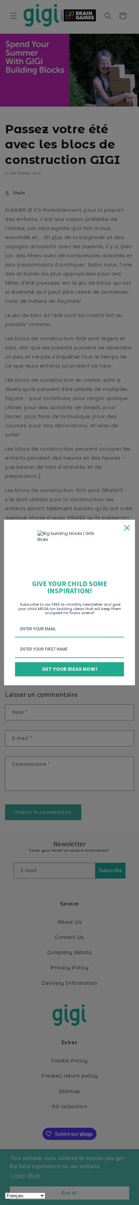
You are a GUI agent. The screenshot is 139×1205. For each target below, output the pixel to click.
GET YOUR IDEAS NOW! (70, 669)
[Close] (127, 528)
